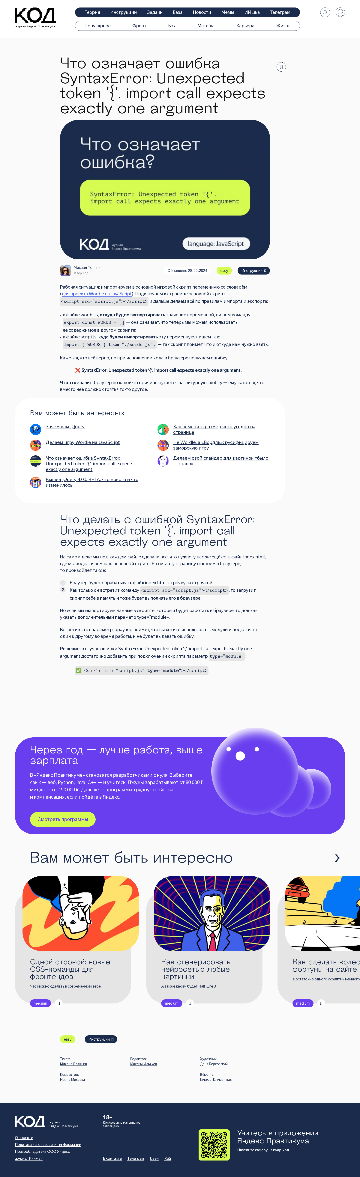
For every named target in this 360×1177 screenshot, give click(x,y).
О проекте (24, 1137)
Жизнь (283, 25)
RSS (167, 1158)
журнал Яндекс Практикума (35, 26)
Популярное (98, 25)
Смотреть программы (63, 819)
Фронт (139, 25)
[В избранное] (281, 67)
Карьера (245, 25)
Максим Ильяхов (143, 1064)
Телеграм (280, 12)
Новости (202, 12)
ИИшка (252, 12)
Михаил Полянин (73, 1064)
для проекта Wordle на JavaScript (97, 293)
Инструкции (123, 12)
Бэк (172, 25)
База (178, 12)
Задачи (155, 12)
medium (40, 1003)
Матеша (206, 25)
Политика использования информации (48, 1144)
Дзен (154, 1158)
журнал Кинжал (29, 1158)
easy (224, 270)
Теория (92, 12)
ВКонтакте (112, 1158)
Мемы (227, 12)
